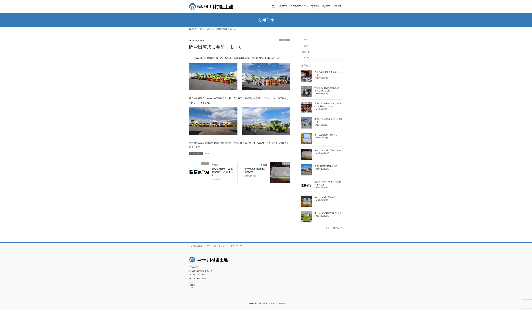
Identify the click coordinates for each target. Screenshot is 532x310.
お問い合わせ (197, 246)
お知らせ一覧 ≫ (334, 228)
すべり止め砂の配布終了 (325, 197)
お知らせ (284, 40)
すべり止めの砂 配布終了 (326, 135)
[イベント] (199, 172)
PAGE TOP (518, 298)
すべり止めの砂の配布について (328, 150)
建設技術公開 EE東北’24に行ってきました (222, 172)
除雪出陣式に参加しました (326, 166)
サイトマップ (236, 246)
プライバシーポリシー (216, 246)
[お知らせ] (280, 172)
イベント (306, 57)
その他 (305, 46)
